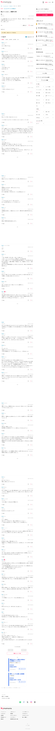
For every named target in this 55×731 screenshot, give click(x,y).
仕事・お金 (47, 99)
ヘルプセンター (3, 713)
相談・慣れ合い (48, 102)
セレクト (37, 123)
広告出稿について (3, 717)
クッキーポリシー (12, 717)
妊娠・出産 (47, 111)
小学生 (47, 114)
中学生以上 (38, 117)
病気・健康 (38, 95)
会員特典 (2, 715)
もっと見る (45, 45)
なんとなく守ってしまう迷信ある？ (10, 8)
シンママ (47, 117)
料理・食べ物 (48, 92)
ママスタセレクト (25, 713)
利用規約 (11, 713)
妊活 (37, 111)
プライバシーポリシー (13, 715)
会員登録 (46, 2)
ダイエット (38, 99)
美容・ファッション (49, 96)
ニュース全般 (48, 86)
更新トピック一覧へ (17, 653)
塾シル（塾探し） (25, 717)
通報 (1, 25)
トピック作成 (44, 15)
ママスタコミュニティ (25, 715)
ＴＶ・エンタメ (38, 89)
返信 (3, 48)
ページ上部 (27, 725)
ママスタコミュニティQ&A (6, 698)
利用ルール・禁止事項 (5, 696)
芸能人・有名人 (48, 89)
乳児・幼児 (38, 114)
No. (3, 42)
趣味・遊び (38, 102)
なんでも (37, 86)
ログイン (50, 2)
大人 (37, 105)
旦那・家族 (38, 92)
